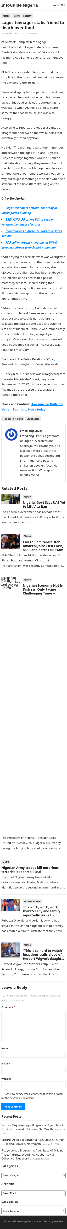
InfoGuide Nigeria (19, 5)
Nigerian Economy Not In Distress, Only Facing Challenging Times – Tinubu (43, 591)
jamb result (34, 298)
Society (27, 15)
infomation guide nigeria (25, 63)
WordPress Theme (40, 1221)
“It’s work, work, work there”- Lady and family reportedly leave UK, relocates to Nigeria (41, 913)
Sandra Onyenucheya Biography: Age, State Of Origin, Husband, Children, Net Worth (33, 1127)
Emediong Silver (31, 431)
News (16, 15)
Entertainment (32, 901)
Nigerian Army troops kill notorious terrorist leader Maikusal (30, 869)
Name (5, 1048)
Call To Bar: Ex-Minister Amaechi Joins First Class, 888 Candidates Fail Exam (43, 546)
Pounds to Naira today (29, 409)
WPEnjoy (58, 1221)
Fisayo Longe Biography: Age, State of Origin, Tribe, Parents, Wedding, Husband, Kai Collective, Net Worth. (32, 1154)
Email (5, 1063)
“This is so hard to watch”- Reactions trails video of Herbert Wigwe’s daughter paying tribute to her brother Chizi (44, 958)
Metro (6, 15)
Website (6, 1078)
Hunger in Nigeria (13, 418)
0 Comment (31, 33)
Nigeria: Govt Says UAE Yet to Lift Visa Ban (44, 504)
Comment (8, 1007)
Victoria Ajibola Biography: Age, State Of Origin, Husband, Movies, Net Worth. (33, 1142)
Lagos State (33, 418)
